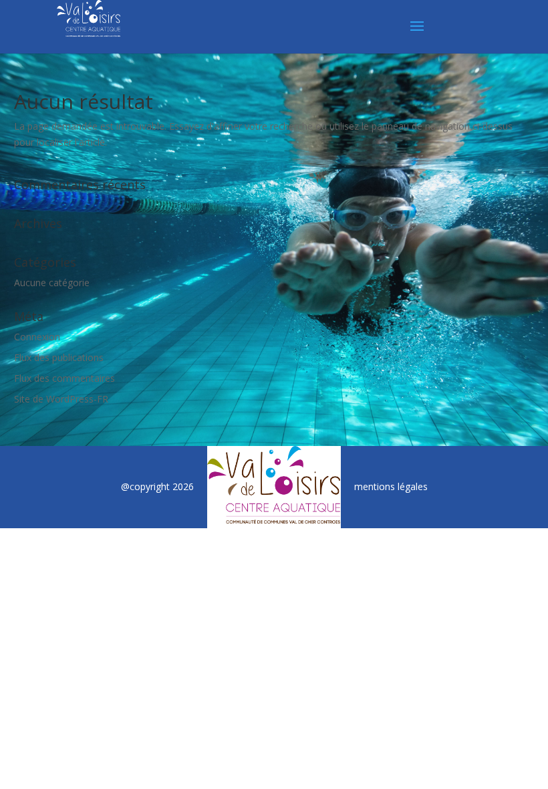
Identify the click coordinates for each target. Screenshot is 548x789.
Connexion (37, 336)
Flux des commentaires (64, 378)
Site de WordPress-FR (61, 398)
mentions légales (391, 486)
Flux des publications (59, 357)
